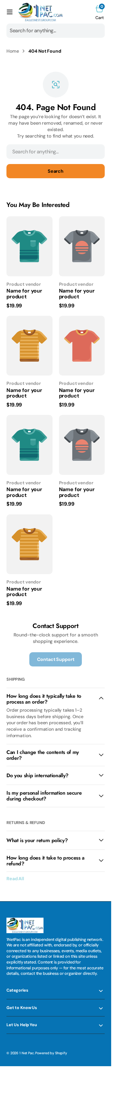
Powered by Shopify (51, 1053)
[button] (10, 12)
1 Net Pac (26, 1053)
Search (55, 171)
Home (12, 51)
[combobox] (55, 31)
